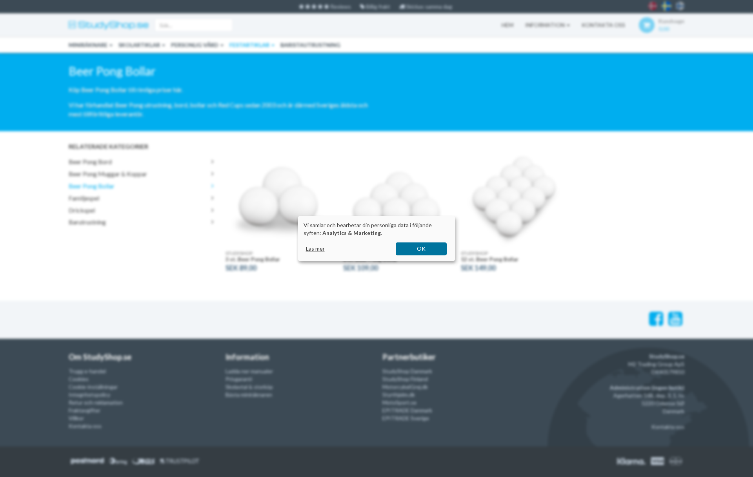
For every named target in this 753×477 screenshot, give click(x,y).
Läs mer (315, 248)
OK (421, 248)
